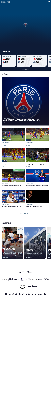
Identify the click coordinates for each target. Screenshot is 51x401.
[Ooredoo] (16, 279)
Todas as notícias (24, 213)
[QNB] (40, 279)
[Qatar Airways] (29, 272)
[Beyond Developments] (4, 279)
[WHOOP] (34, 279)
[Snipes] (46, 279)
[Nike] (21, 272)
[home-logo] (5, 2)
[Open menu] (49, 2)
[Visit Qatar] (10, 279)
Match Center (21, 64)
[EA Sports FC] (22, 286)
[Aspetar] (16, 286)
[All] (22, 279)
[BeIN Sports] (28, 286)
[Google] (34, 286)
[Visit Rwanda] (28, 279)
